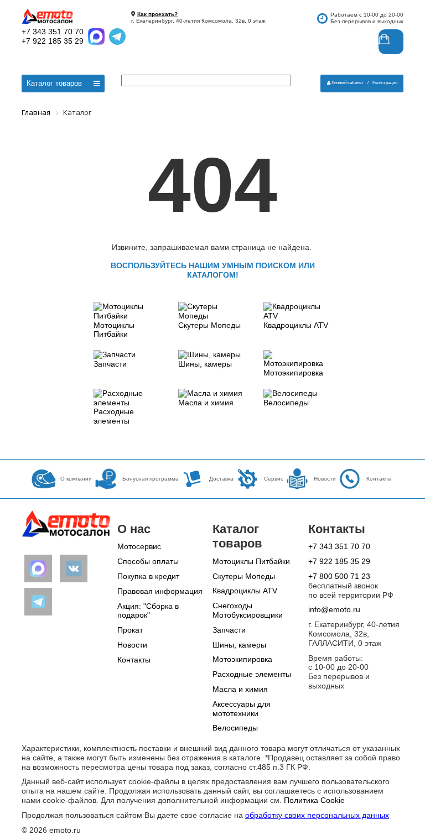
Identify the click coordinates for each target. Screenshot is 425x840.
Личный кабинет (347, 82)
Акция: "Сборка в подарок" (148, 611)
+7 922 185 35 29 (53, 40)
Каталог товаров (54, 83)
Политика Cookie (314, 800)
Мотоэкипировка (293, 372)
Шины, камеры (205, 363)
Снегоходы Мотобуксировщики (247, 610)
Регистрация (384, 82)
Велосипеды (286, 402)
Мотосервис (139, 546)
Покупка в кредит (148, 576)
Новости (132, 644)
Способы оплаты (148, 561)
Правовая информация (160, 591)
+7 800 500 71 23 (339, 576)
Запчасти (110, 363)
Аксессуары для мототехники (241, 709)
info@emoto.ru (334, 609)
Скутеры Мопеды (209, 325)
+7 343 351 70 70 (53, 31)
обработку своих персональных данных (317, 815)
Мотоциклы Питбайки (114, 330)
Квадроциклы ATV (295, 325)
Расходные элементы (114, 416)
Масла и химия (206, 402)
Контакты (134, 659)
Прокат (130, 629)
